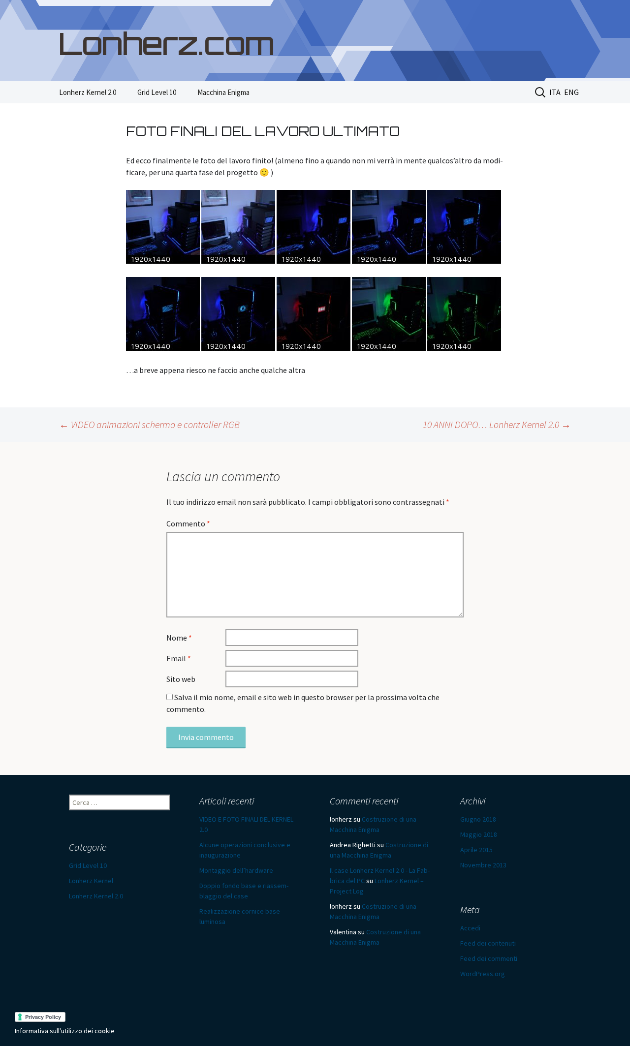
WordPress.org (482, 973)
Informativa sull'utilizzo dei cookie (65, 1030)
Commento (188, 523)
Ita (555, 92)
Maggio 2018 (478, 834)
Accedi (470, 927)
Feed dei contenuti (488, 943)
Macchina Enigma (223, 92)
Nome (179, 638)
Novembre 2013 (483, 865)
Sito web (180, 679)
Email (178, 658)
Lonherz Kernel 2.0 (87, 92)
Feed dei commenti (488, 958)
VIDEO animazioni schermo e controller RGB (149, 424)
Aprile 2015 (476, 849)
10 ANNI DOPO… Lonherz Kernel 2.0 (497, 424)
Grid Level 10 (156, 92)
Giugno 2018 (478, 819)
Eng (571, 92)
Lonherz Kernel (91, 880)
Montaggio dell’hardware (236, 870)
